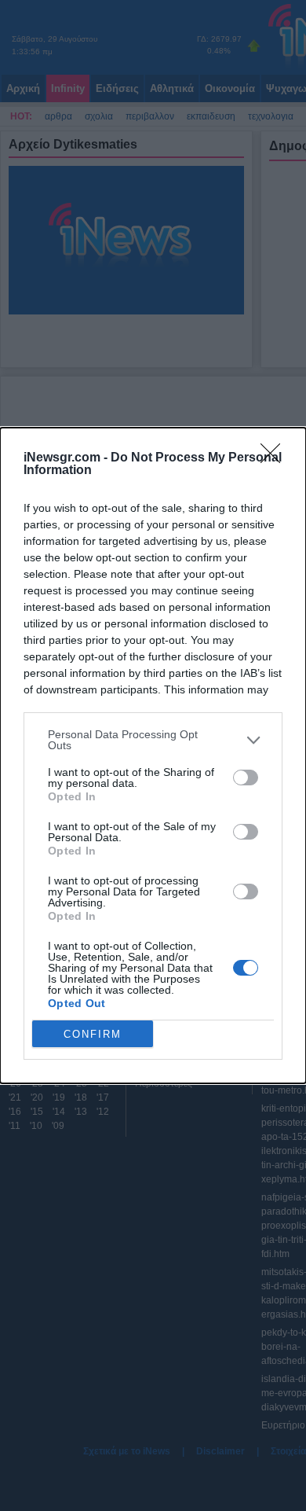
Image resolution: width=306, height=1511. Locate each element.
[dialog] (153, 755)
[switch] (245, 777)
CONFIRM (93, 1034)
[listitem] (153, 740)
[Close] (275, 458)
